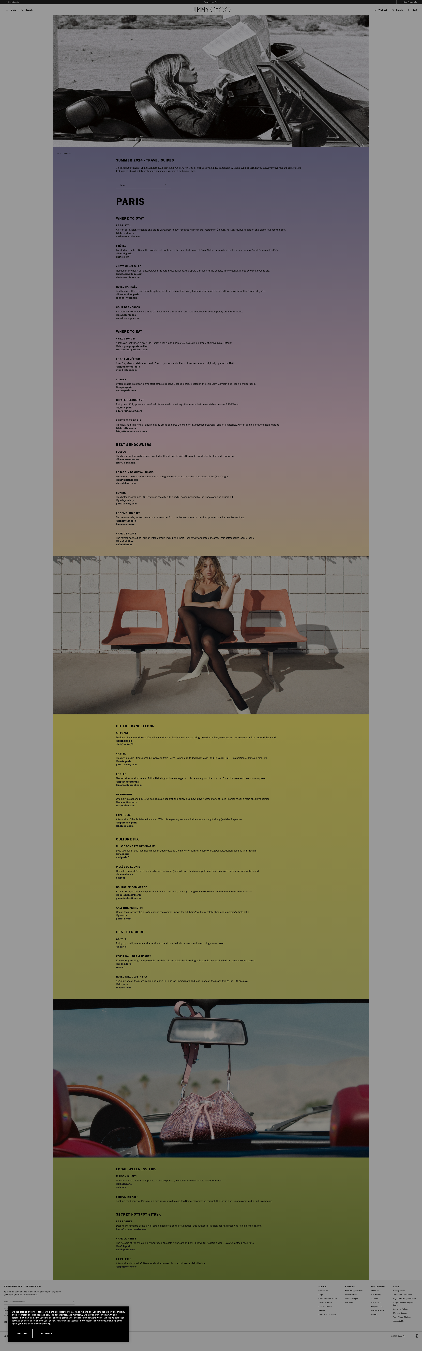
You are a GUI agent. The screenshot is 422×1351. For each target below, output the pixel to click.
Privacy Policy (43, 1323)
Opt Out (22, 1333)
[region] (68, 1324)
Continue (47, 1333)
